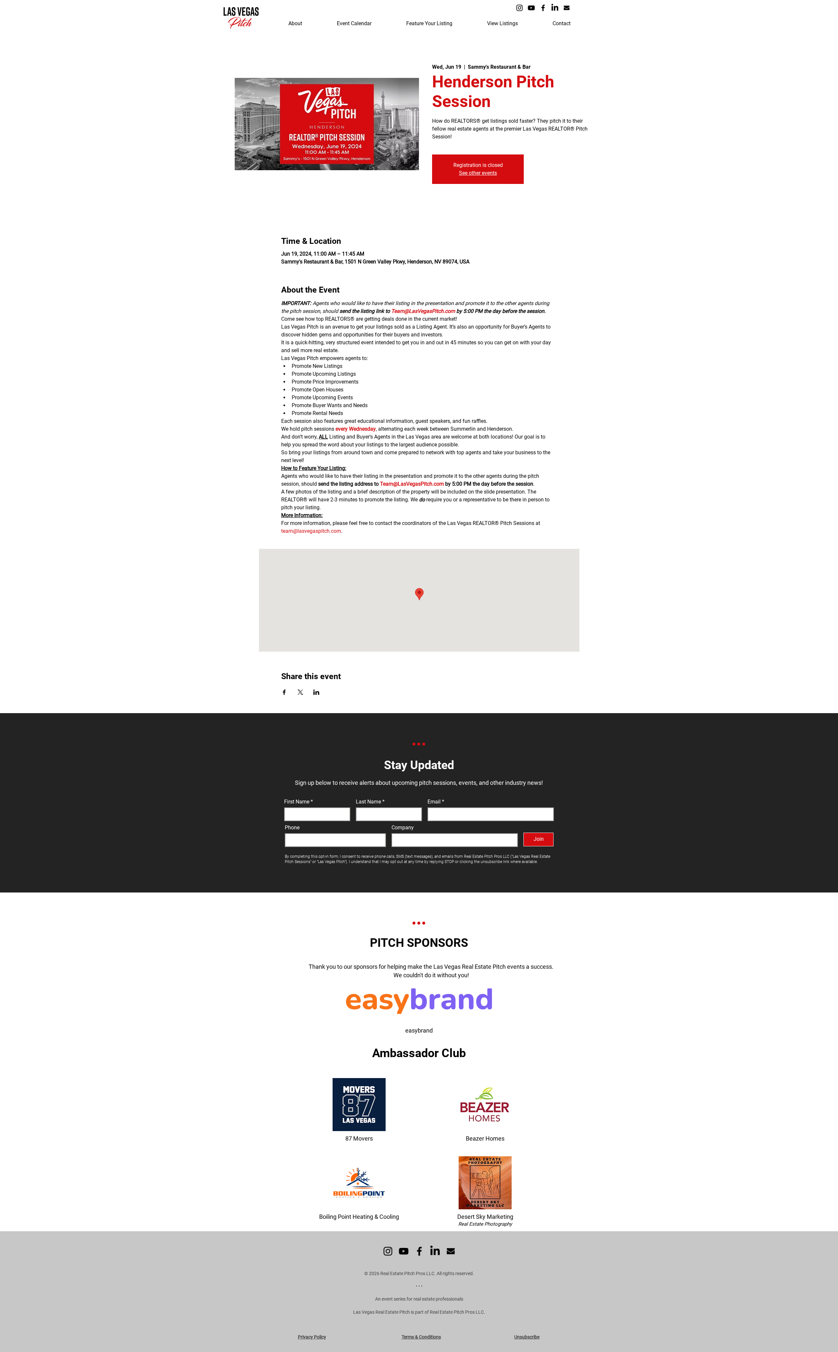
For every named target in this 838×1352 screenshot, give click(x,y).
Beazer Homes (485, 1138)
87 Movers (359, 1138)
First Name (296, 801)
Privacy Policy (312, 1337)
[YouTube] (531, 8)
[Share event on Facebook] (284, 692)
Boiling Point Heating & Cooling (359, 1216)
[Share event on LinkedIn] (316, 692)
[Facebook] (543, 8)
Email (435, 801)
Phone (292, 827)
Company (403, 827)
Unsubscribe (526, 1337)
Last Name (368, 801)
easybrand (419, 1030)
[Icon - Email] (566, 8)
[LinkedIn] (555, 8)
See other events (478, 173)
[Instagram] (519, 8)
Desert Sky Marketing (485, 1216)
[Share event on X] (300, 692)
